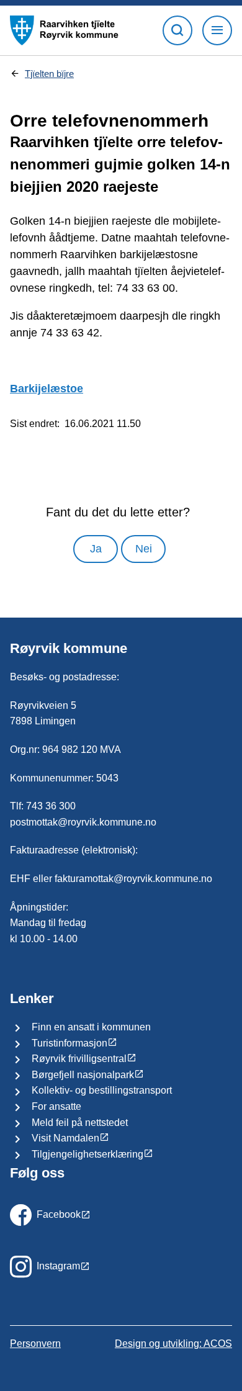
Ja (96, 548)
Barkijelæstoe (46, 388)
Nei (143, 548)
